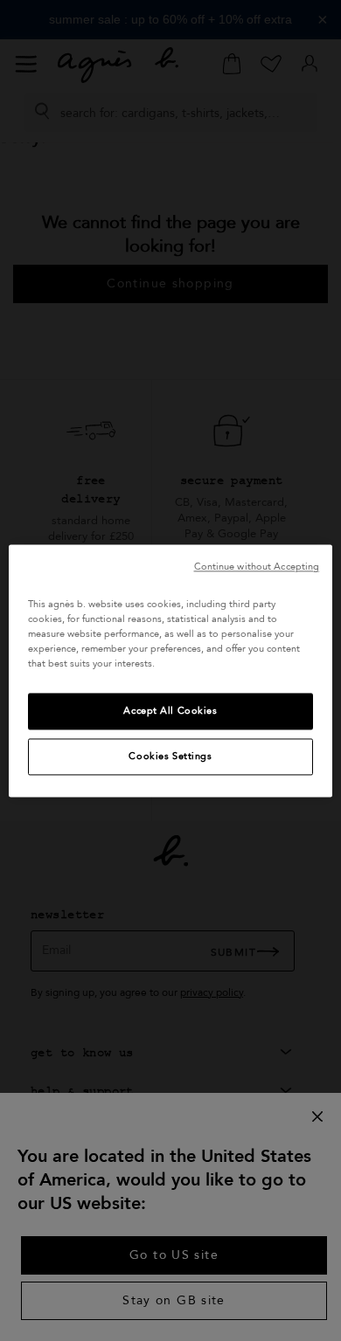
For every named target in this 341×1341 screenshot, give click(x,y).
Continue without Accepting (257, 566)
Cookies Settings (170, 756)
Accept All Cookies (170, 710)
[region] (171, 670)
